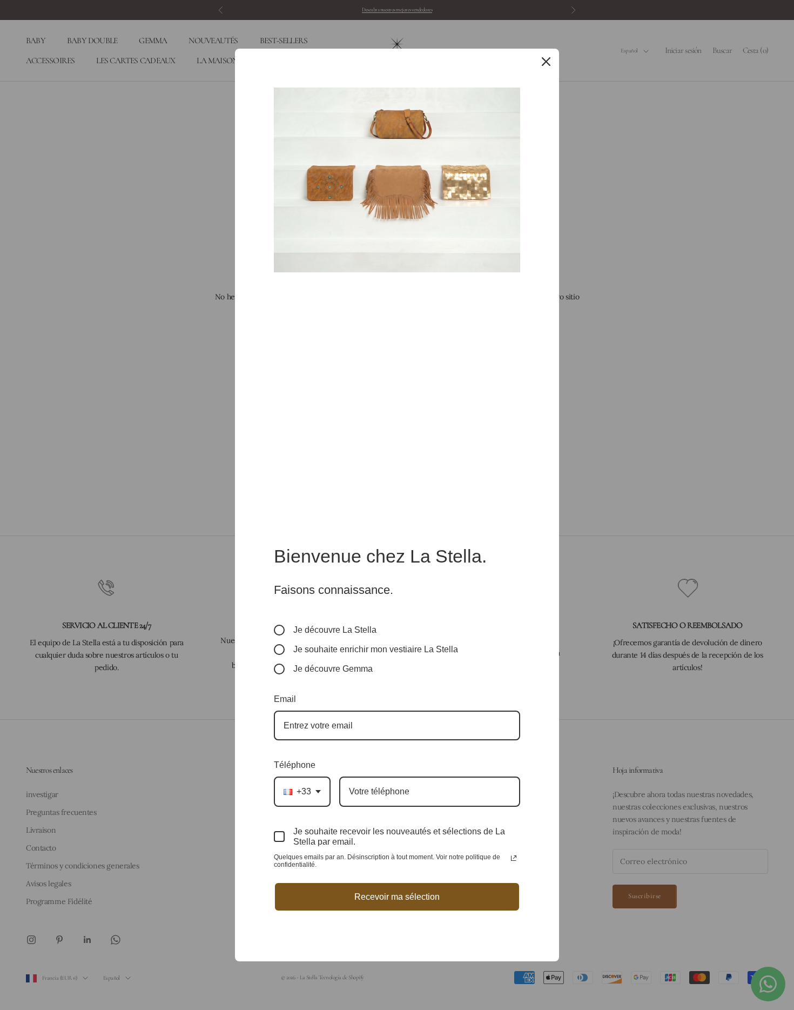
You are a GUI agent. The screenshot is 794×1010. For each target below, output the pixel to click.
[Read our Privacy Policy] (513, 858)
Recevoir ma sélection (397, 896)
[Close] (546, 62)
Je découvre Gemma (333, 668)
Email (285, 699)
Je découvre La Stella (334, 629)
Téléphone (294, 765)
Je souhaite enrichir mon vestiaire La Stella (375, 649)
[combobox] (302, 791)
